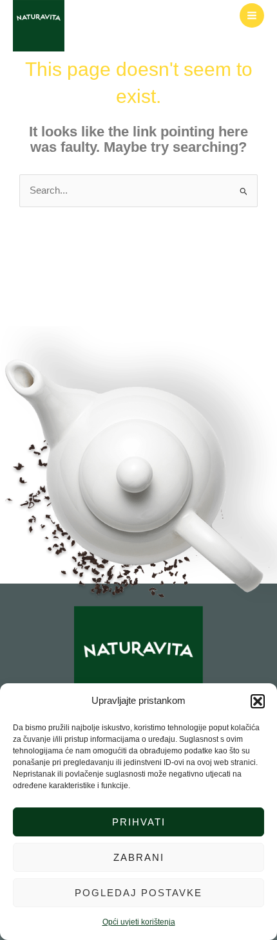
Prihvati (139, 821)
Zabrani (138, 857)
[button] (257, 701)
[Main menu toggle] (252, 15)
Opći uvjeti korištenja (138, 921)
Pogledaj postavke (138, 892)
